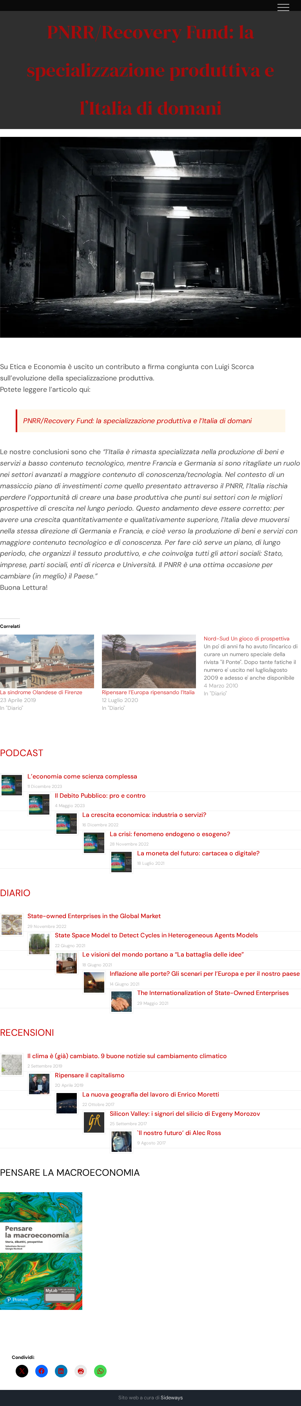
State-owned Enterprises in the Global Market (94, 916)
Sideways (172, 1397)
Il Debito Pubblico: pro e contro (100, 795)
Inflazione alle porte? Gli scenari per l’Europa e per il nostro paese (205, 973)
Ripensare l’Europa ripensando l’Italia (148, 692)
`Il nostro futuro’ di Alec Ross (179, 1133)
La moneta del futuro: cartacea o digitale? (198, 853)
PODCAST (21, 753)
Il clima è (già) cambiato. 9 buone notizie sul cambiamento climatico (127, 1056)
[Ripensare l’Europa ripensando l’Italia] (149, 661)
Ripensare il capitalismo (90, 1075)
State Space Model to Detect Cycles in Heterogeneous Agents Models (156, 935)
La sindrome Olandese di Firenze (41, 692)
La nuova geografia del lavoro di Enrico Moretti (150, 1094)
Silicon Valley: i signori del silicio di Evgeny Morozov (185, 1114)
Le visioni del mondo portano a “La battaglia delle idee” (163, 954)
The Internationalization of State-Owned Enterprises (213, 993)
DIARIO (15, 893)
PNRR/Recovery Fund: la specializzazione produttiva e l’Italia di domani (137, 421)
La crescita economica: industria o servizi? (144, 815)
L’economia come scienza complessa (82, 776)
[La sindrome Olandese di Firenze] (47, 661)
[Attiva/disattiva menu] (283, 7)
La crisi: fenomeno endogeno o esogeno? (170, 834)
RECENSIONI (27, 1032)
